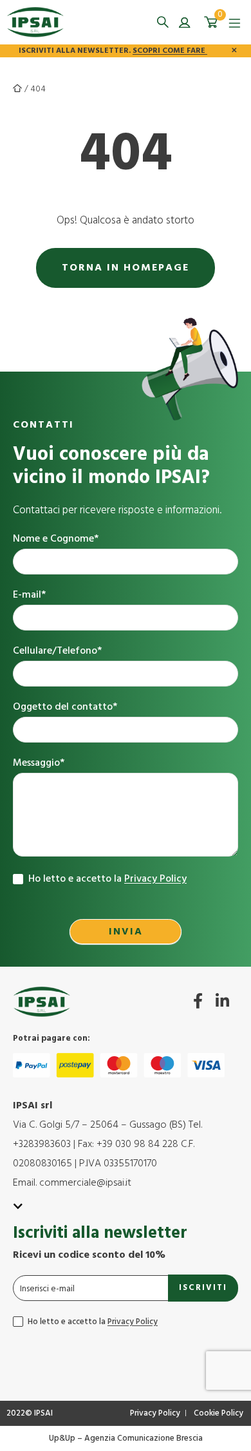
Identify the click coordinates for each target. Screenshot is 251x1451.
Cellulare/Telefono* (57, 651)
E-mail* (29, 595)
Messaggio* (38, 763)
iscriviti (203, 1288)
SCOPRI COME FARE (170, 50)
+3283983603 (42, 1144)
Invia (126, 932)
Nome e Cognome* (55, 539)
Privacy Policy (155, 879)
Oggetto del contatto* (65, 707)
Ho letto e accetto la (106, 879)
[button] (162, 22)
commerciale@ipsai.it (85, 1183)
